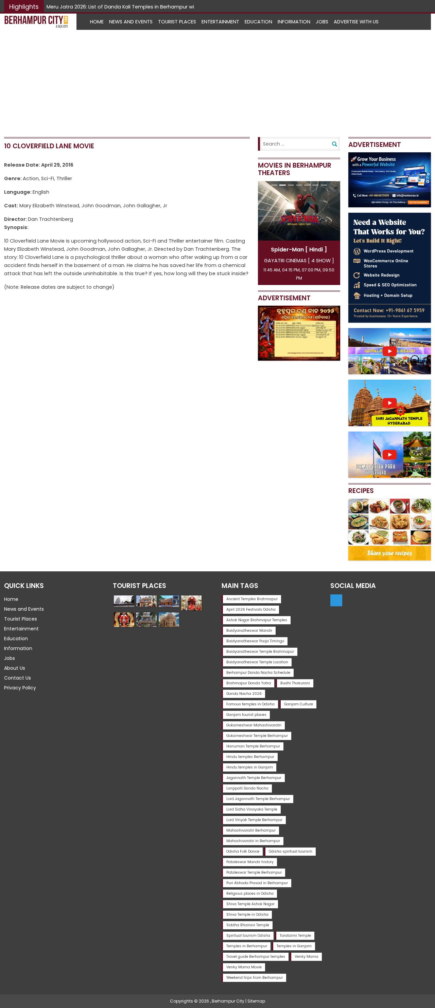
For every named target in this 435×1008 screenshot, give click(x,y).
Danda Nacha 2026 (244, 693)
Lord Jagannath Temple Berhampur (258, 798)
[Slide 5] (307, 185)
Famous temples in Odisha (250, 704)
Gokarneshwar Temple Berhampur (257, 735)
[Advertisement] (217, 80)
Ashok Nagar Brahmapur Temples (256, 620)
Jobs (322, 21)
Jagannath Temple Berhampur (253, 777)
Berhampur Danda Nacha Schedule (258, 672)
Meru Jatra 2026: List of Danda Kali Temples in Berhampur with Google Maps (140, 6)
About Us (14, 668)
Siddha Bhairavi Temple (247, 925)
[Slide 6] (315, 185)
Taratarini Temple (295, 935)
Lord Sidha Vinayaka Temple (251, 809)
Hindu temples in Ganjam (249, 767)
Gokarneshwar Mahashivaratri (253, 725)
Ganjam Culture (298, 704)
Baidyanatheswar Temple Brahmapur (260, 651)
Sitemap (256, 1001)
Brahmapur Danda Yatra (248, 683)
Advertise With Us (356, 21)
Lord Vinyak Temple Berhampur (254, 819)
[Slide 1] (274, 185)
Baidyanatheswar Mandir (249, 630)
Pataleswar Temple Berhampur (254, 872)
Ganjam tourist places (246, 714)
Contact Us (17, 677)
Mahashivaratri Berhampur (251, 830)
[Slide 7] (324, 185)
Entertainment (220, 21)
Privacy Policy (20, 687)
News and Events (131, 21)
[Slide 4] (299, 185)
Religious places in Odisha (250, 893)
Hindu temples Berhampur (250, 756)
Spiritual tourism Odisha (248, 935)
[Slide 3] (291, 185)
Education (258, 21)
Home (97, 21)
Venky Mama (306, 956)
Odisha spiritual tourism (290, 851)
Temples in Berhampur (246, 946)
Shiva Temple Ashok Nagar (250, 904)
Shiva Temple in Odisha (247, 914)
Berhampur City (228, 1001)
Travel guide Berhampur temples (255, 956)
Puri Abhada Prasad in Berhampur (257, 883)
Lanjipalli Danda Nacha (247, 788)
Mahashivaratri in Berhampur (253, 840)
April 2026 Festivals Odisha (251, 609)
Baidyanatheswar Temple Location (257, 662)
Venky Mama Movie (244, 967)
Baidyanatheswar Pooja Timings (255, 641)
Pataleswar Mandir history (250, 861)
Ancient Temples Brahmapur (252, 599)
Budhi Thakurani (295, 683)
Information (294, 21)
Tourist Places (177, 21)
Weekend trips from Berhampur (254, 977)
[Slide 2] (282, 185)
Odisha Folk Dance (242, 851)
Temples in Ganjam (294, 946)
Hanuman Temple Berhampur (253, 746)
